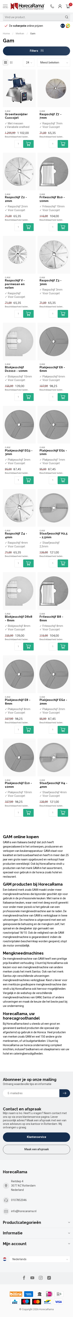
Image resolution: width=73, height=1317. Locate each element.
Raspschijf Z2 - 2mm (16, 199)
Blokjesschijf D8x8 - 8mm (18, 618)
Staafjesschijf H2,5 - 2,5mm (54, 535)
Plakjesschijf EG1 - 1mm (53, 452)
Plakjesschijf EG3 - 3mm (19, 452)
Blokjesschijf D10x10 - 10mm (16, 369)
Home (6, 33)
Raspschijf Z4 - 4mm (16, 535)
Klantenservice (36, 1137)
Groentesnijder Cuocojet (16, 116)
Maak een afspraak (36, 1149)
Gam (32, 33)
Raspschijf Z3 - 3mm (51, 282)
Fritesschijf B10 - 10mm (52, 199)
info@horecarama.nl (23, 1211)
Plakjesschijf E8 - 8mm (17, 701)
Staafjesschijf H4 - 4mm (53, 784)
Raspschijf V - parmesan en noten (15, 284)
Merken (20, 33)
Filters (34, 50)
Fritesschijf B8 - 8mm (51, 618)
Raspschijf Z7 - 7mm (51, 116)
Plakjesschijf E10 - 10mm (18, 784)
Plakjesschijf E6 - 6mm (52, 369)
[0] (68, 6)
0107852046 (19, 1200)
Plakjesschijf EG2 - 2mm (53, 701)
